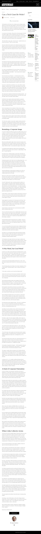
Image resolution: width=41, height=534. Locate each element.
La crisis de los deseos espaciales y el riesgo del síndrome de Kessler (32, 30)
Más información (14, 513)
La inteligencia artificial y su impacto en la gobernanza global (37, 76)
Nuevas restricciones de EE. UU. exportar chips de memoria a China (37, 56)
